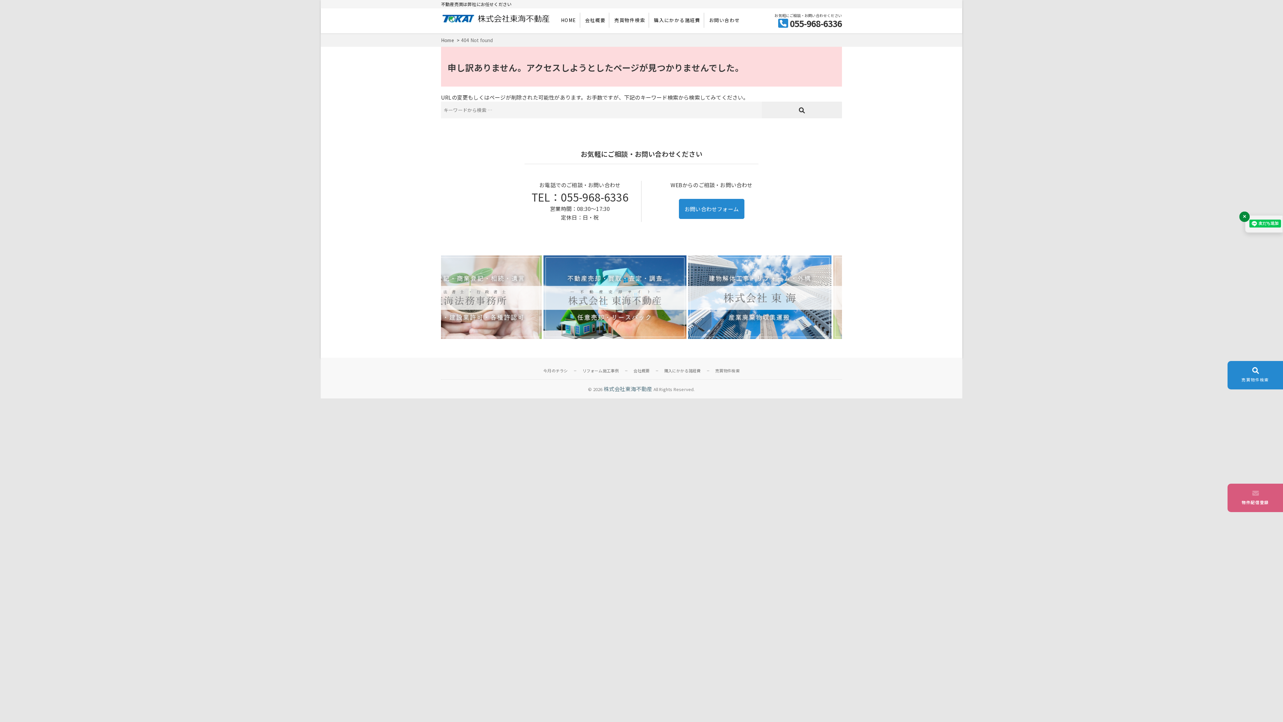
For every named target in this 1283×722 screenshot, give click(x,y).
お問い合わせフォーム (712, 209)
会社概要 (595, 20)
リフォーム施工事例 (600, 370)
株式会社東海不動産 (628, 389)
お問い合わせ (724, 20)
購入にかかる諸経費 (677, 20)
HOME (568, 20)
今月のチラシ (555, 370)
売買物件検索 (629, 20)
